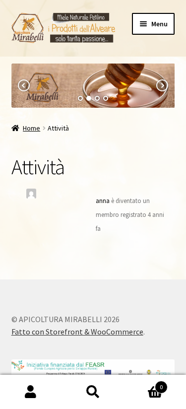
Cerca (93, 392)
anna (103, 200)
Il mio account (31, 392)
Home (31, 128)
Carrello (143, 383)
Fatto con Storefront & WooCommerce (77, 332)
